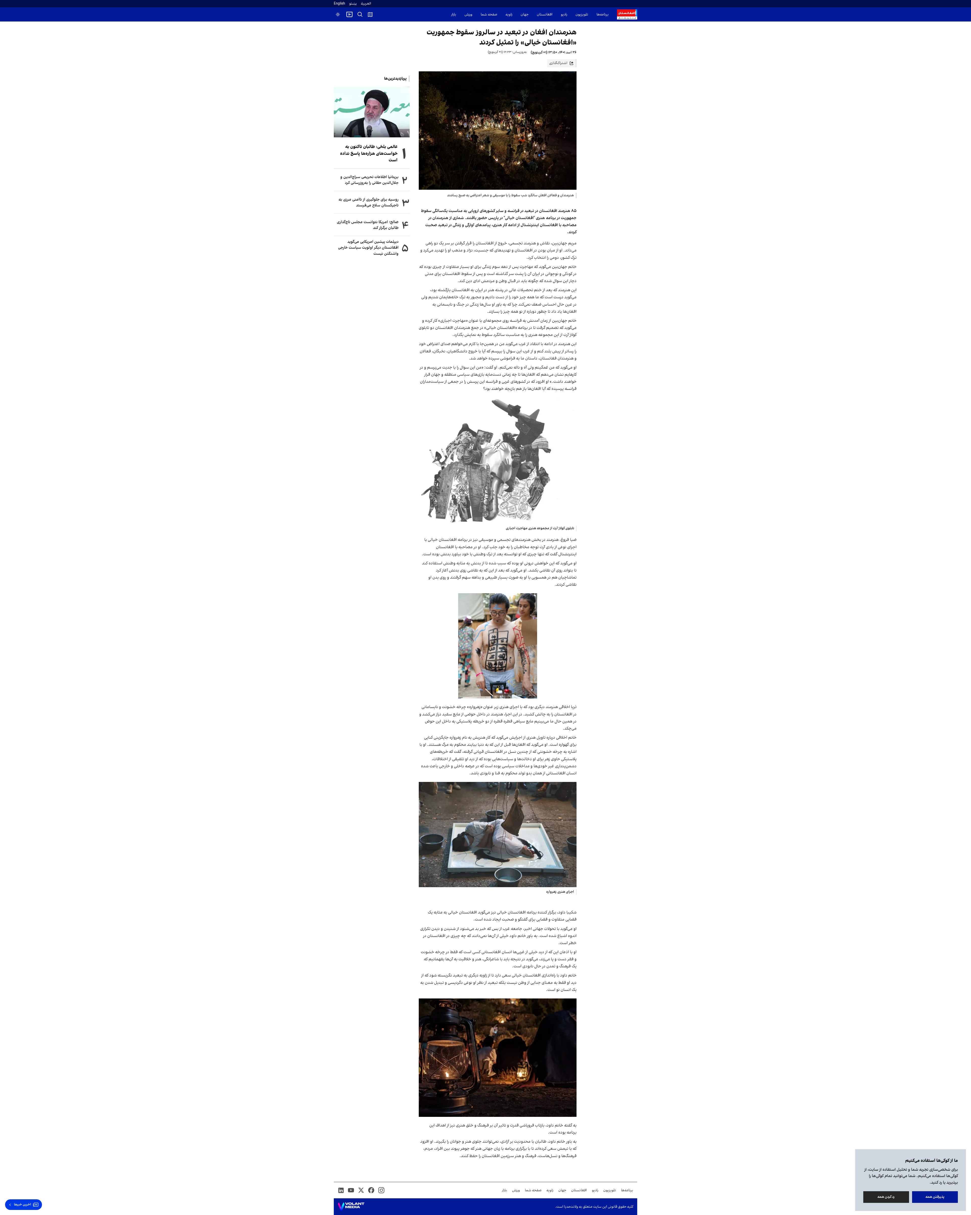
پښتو (353, 3)
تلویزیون (582, 14)
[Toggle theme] (338, 14)
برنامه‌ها (603, 14)
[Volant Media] (351, 1206)
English (339, 3)
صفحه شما (489, 14)
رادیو (564, 14)
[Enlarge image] (498, 460)
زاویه (508, 14)
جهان (524, 14)
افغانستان (545, 14)
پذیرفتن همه (934, 1197)
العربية (366, 3)
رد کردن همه (886, 1197)
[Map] (370, 14)
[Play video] (349, 14)
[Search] (360, 14)
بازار (453, 14)
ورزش (468, 14)
